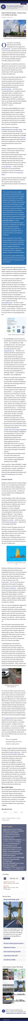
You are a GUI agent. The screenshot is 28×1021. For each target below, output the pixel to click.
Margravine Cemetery (9, 947)
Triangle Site (18, 867)
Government (7, 848)
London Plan (18, 849)
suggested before (9, 718)
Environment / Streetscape (11, 844)
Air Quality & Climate (11, 818)
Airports (13, 831)
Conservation (8, 839)
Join (16, 1011)
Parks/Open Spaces (9, 855)
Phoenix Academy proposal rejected (13, 943)
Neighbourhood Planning (11, 854)
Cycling (18, 841)
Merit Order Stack (15, 752)
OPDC (21, 853)
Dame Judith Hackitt (7, 302)
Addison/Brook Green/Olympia (12, 829)
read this (11, 520)
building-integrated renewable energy (12, 129)
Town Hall (13, 865)
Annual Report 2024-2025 (11, 955)
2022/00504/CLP (6, 49)
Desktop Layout (6, 1019)
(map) (7, 889)
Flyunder (15, 846)
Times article (5, 582)
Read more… (6, 938)
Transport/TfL (9, 867)
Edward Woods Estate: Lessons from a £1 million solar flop (14, 14)
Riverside (20, 857)
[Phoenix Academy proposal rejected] (19, 998)
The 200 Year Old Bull (9, 959)
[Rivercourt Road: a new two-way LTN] (19, 974)
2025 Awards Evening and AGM (12, 951)
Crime (14, 841)
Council (18, 818)
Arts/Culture (14, 833)
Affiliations (7, 831)
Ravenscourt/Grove (10, 857)
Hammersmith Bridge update (11, 899)
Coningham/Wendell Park (8, 838)
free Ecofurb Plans (6, 166)
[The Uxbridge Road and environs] (8, 974)
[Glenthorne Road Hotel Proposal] (8, 986)
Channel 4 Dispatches (10, 588)
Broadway (6, 836)
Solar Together (21, 137)
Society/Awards (9, 863)
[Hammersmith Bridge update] (19, 986)
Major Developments (11, 851)
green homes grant (12, 522)
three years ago (13, 934)
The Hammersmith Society (15, 1010)
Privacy (7, 1011)
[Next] (23, 878)
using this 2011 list (9, 351)
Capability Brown (15, 836)
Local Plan (11, 849)
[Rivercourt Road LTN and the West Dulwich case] (8, 998)
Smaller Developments (11, 860)
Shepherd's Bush (5, 820)
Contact (12, 1011)
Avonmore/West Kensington (11, 834)
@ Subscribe (20, 1011)
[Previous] (5, 878)
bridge (3, 476)
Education (5, 843)
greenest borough (6, 89)
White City (20, 869)
